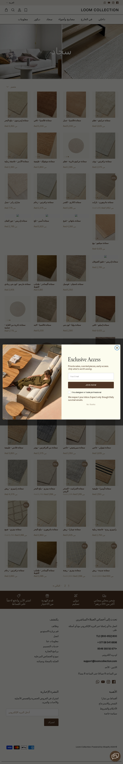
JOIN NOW (91, 385)
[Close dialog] (117, 348)
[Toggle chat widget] (115, 756)
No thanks (91, 404)
